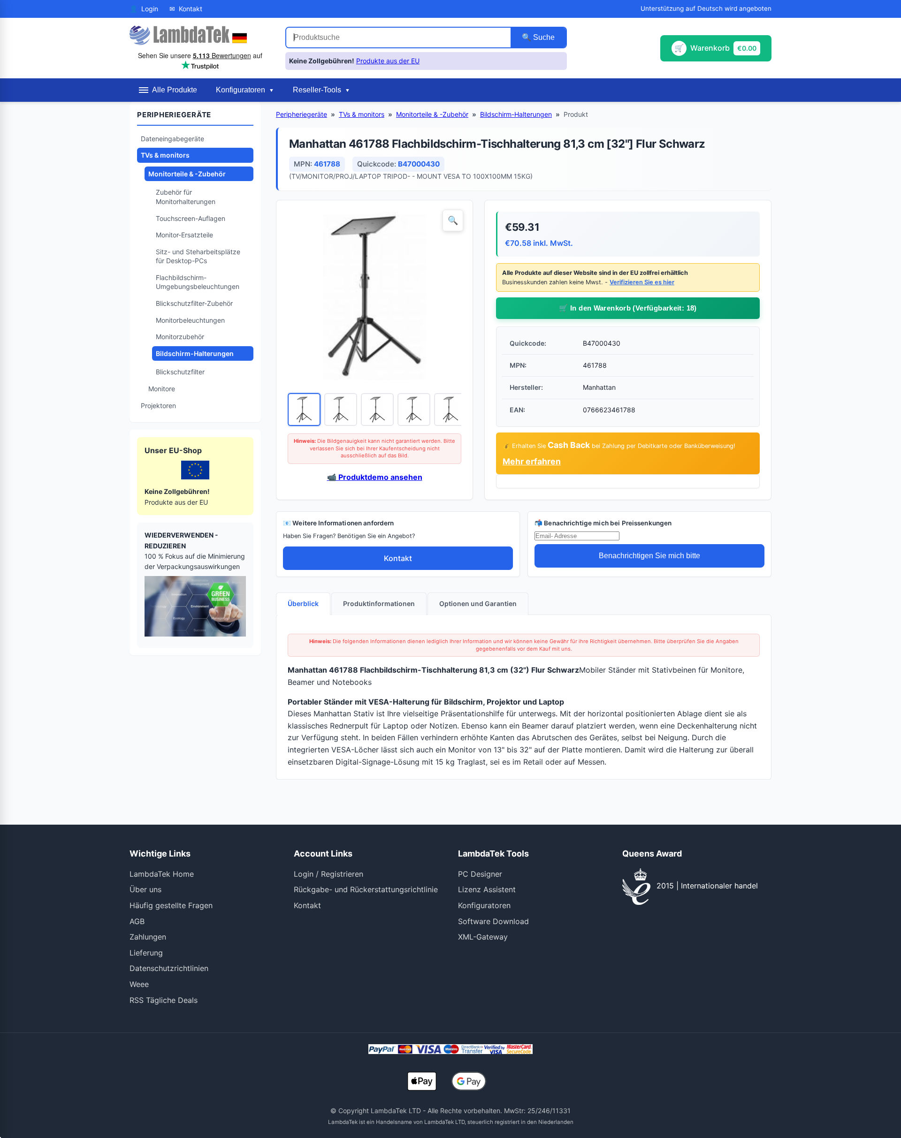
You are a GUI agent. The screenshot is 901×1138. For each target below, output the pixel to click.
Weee (139, 984)
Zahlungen (148, 936)
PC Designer (480, 874)
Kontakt (398, 558)
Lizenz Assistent (487, 889)
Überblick (303, 603)
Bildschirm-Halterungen (195, 353)
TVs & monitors (165, 155)
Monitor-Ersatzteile (184, 235)
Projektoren (158, 406)
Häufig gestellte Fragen (171, 905)
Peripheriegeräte (301, 114)
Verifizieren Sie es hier (642, 282)
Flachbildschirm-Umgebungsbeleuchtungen (197, 282)
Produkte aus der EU (388, 61)
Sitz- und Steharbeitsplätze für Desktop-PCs (198, 256)
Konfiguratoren (484, 905)
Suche (543, 37)
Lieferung (146, 952)
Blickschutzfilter (180, 372)
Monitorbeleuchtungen (190, 320)
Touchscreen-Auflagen (190, 218)
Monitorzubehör (180, 337)
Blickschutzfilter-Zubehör (194, 303)
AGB (137, 921)
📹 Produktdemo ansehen (374, 477)
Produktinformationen (379, 603)
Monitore (161, 389)
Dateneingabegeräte (172, 139)
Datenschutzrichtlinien (169, 968)
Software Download (493, 921)
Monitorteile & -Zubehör (187, 174)
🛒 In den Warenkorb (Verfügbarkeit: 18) (627, 308)
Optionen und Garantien (478, 603)
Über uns (145, 889)
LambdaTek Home (162, 874)
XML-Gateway (483, 936)
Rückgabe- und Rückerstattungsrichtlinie (366, 889)
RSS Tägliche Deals (164, 1000)
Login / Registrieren (328, 874)
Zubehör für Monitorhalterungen (185, 196)
